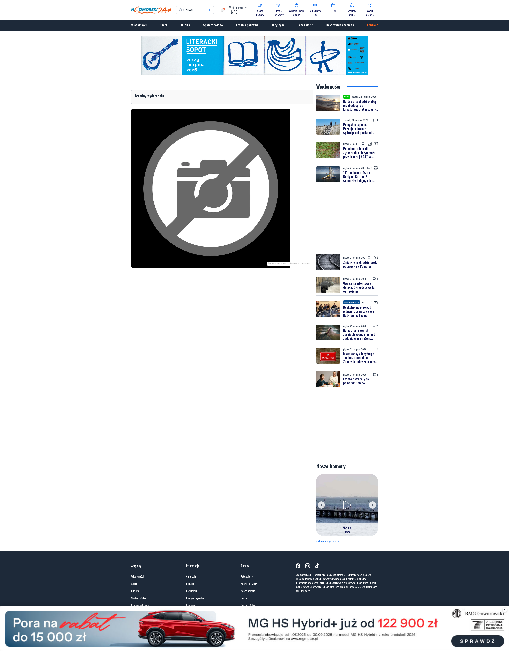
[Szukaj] (210, 10)
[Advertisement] (347, 219)
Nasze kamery (248, 591)
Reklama (190, 605)
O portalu (191, 576)
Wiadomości (139, 25)
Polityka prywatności (196, 598)
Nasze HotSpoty (249, 584)
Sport (163, 25)
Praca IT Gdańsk (249, 605)
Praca (244, 598)
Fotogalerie (305, 25)
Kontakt (372, 25)
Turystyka (278, 25)
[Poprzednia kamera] (321, 505)
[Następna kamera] (372, 505)
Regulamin (191, 591)
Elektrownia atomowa (340, 25)
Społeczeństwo (213, 25)
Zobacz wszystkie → (327, 541)
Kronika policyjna (247, 25)
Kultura (185, 25)
